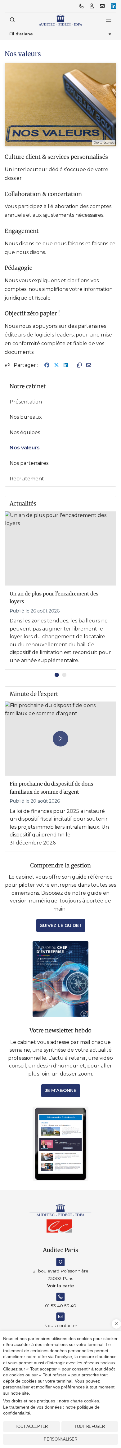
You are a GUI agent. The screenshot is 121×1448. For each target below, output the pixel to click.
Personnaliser (60, 1439)
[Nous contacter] (102, 6)
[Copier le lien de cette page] (79, 365)
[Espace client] (92, 6)
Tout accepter (31, 1426)
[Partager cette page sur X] (56, 365)
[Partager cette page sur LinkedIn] (66, 365)
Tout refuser (89, 1426)
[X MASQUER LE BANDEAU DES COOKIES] (116, 1324)
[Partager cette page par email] (88, 365)
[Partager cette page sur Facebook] (46, 365)
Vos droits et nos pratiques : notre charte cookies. (51, 1400)
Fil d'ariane (21, 34)
